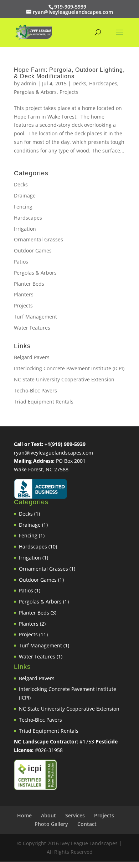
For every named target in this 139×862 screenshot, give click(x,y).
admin (28, 83)
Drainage (25, 195)
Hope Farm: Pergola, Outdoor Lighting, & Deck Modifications (69, 73)
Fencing (23, 206)
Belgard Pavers (32, 357)
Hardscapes (103, 83)
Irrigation (25, 228)
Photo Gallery (51, 824)
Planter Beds (29, 283)
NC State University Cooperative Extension (64, 379)
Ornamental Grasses (38, 239)
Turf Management (35, 316)
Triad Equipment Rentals (43, 401)
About (48, 815)
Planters (24, 294)
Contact (87, 824)
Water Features (32, 327)
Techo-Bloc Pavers (35, 390)
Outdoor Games (33, 250)
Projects (69, 92)
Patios (21, 261)
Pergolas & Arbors (35, 92)
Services (75, 815)
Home (24, 815)
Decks (79, 83)
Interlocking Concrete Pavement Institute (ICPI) (69, 368)
